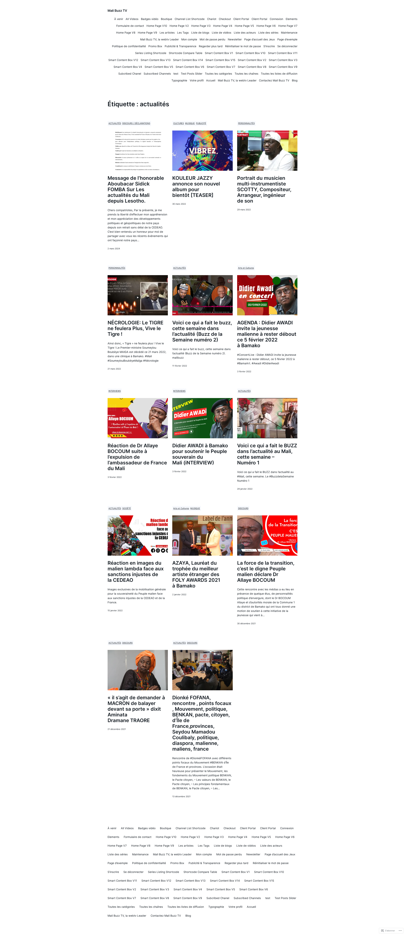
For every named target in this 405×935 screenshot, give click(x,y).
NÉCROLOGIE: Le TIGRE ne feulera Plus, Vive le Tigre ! (135, 328)
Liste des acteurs (245, 32)
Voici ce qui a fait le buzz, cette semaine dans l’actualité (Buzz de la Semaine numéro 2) (202, 331)
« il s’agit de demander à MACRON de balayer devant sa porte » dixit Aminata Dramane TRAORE (136, 709)
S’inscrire (269, 46)
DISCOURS (243, 508)
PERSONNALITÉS (246, 123)
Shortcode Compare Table (185, 53)
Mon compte (189, 39)
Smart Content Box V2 (252, 60)
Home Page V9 (147, 32)
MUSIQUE (190, 123)
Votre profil (197, 80)
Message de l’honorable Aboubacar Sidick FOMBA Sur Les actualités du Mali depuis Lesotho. (136, 189)
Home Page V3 (201, 25)
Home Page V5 (244, 25)
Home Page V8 (125, 32)
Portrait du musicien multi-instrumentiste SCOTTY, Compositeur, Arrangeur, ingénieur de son (264, 189)
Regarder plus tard (211, 46)
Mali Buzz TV (117, 11)
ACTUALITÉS (115, 123)
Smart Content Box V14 (188, 60)
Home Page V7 (287, 25)
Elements (291, 19)
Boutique (166, 19)
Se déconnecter (287, 46)
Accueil (210, 80)
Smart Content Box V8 (252, 66)
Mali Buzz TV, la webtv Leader (159, 39)
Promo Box (155, 46)
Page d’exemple (287, 39)
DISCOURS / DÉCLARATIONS (136, 123)
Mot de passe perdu (212, 39)
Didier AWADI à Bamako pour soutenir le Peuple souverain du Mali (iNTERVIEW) (200, 454)
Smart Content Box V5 (159, 66)
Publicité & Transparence (180, 46)
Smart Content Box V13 (156, 60)
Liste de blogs (200, 32)
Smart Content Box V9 (283, 66)
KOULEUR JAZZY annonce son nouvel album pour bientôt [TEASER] (196, 186)
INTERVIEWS (115, 391)
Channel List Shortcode (190, 19)
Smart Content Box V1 (219, 53)
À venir (118, 19)
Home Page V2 (179, 25)
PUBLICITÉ (201, 123)
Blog (294, 80)
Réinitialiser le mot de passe (243, 46)
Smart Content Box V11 (282, 53)
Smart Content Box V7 (221, 66)
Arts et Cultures (246, 268)
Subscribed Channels (157, 73)
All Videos (132, 19)
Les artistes (167, 32)
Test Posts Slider (191, 73)
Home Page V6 (266, 25)
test (175, 73)
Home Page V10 (156, 25)
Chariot (211, 19)
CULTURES (178, 123)
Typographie (179, 80)
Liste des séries (268, 32)
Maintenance (289, 32)
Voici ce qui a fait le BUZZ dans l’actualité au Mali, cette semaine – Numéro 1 (267, 454)
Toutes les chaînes (246, 73)
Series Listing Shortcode (150, 53)
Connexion (276, 19)
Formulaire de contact (130, 25)
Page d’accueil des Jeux (259, 39)
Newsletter (235, 39)
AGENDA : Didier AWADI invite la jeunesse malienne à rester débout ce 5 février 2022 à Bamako (266, 334)
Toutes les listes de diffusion (279, 73)
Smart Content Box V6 (190, 66)
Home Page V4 (222, 25)
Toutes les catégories (218, 73)
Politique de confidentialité (129, 46)
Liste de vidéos (221, 32)
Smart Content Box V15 (220, 60)
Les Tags (183, 32)
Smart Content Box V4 (128, 66)
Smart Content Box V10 (250, 53)
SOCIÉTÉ (126, 508)
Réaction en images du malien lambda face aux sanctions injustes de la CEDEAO (136, 571)
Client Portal (241, 19)
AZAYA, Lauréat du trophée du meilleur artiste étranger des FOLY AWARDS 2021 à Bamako (196, 574)
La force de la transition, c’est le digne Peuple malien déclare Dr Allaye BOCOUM (265, 571)
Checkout (225, 19)
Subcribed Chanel (129, 73)
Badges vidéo (149, 19)
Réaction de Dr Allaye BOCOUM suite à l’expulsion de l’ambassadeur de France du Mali (137, 457)
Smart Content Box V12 (123, 60)
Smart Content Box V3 (283, 60)
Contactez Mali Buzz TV (274, 80)
